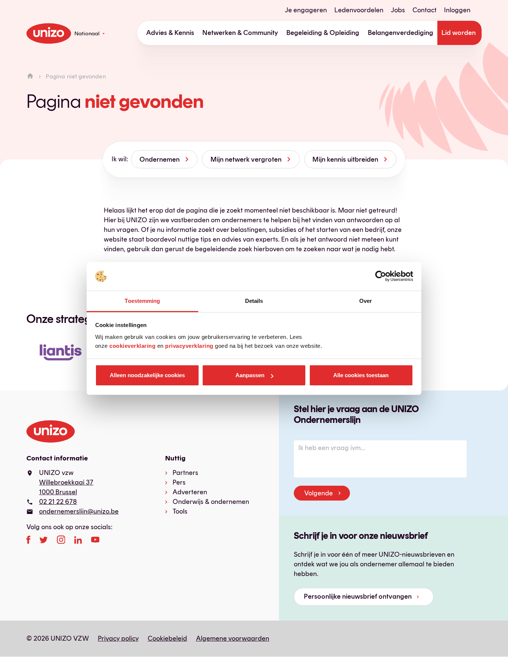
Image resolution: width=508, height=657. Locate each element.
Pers (179, 482)
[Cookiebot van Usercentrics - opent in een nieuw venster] (380, 276)
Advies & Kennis (170, 33)
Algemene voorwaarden (232, 638)
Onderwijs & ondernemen (211, 502)
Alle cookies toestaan (361, 375)
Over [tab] (365, 301)
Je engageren (306, 10)
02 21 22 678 (58, 502)
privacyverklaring (189, 346)
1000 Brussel (58, 492)
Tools (180, 511)
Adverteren (190, 492)
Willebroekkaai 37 (66, 482)
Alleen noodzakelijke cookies (147, 375)
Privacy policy (118, 638)
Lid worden (458, 33)
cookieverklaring (132, 346)
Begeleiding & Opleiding (322, 33)
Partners (185, 473)
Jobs (398, 10)
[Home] (30, 76)
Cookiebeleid (167, 638)
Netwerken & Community (240, 33)
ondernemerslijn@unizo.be (79, 511)
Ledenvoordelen (358, 10)
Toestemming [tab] (142, 301)
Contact (424, 10)
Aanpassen (249, 375)
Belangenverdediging (400, 33)
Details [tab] (254, 301)
